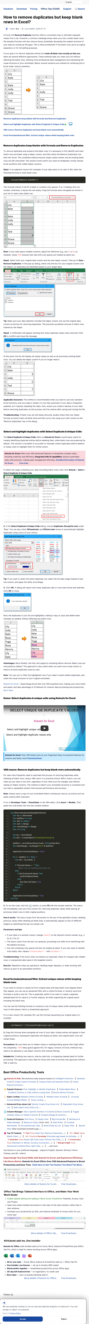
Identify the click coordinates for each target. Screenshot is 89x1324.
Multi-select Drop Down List (26, 1107)
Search (81, 9)
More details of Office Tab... (44, 1233)
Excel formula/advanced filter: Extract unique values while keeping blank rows (38, 135)
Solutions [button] (8, 9)
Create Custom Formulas (25, 1082)
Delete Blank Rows (67, 1089)
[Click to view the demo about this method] (69, 124)
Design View (43, 1119)
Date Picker (58, 1122)
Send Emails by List (52, 1125)
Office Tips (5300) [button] (50, 9)
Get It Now (8, 690)
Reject (64, 1319)
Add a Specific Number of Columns (39, 1112)
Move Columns (63, 1112)
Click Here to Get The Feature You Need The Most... (57, 1165)
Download (22, 9)
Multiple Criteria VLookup (32, 1097)
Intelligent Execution (64, 1078)
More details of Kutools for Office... (41, 1278)
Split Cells (35, 1146)
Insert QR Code (31, 1139)
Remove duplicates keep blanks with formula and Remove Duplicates (34, 118)
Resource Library (31, 1122)
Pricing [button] (33, 9)
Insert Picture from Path (49, 1139)
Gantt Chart (13, 1136)
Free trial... (24, 463)
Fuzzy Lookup (37, 1100)
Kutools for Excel (10, 684)
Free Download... (69, 1184)
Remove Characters (53, 1133)
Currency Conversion (39, 1143)
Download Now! (35, 758)
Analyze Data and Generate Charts (54, 1082)
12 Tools (29, 1133)
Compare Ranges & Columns (53, 1115)
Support (67, 9)
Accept (23, 1319)
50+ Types (77, 1133)
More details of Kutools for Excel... (41, 1184)
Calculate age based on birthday (61, 1136)
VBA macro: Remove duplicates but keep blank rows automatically (33, 130)
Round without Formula (63, 1092)
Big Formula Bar (59, 1119)
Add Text (40, 1133)
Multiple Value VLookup (57, 1097)
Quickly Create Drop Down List (45, 1104)
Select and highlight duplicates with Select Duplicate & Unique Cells (33, 124)
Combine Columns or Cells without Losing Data (29, 1092)
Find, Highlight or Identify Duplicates (39, 1089)
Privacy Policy (15, 1313)
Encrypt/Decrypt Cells (30, 1125)
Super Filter (69, 1125)
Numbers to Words (21, 1143)
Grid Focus (29, 1119)
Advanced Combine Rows (19, 1146)
